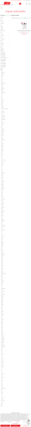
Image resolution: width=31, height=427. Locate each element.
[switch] (28, 424)
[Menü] (29, 419)
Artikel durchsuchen (24, 33)
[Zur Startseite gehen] (6, 4)
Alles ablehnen (15, 425)
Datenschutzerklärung (16, 420)
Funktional (18, 421)
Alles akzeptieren (5, 425)
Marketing (10, 421)
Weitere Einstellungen (15, 423)
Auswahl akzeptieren (26, 425)
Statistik (25, 421)
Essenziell (2, 421)
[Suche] (20, 4)
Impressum (20, 419)
